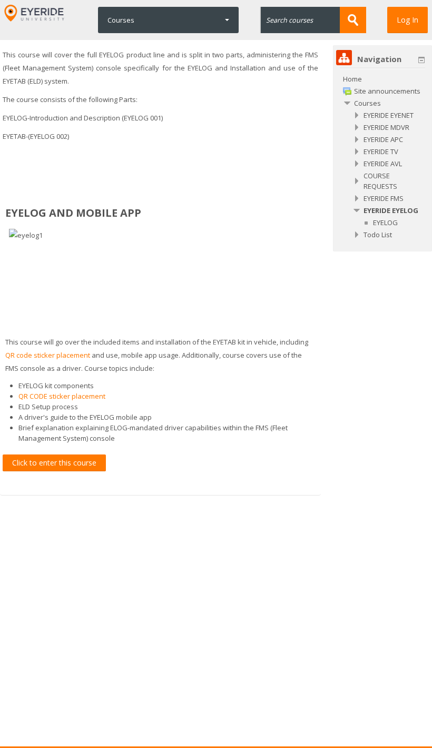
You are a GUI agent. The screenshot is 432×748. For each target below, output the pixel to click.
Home (352, 79)
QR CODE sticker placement (61, 396)
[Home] (34, 13)
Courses (120, 20)
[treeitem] (382, 79)
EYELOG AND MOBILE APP (73, 213)
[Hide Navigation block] (421, 60)
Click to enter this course (54, 463)
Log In (407, 20)
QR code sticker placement (47, 355)
